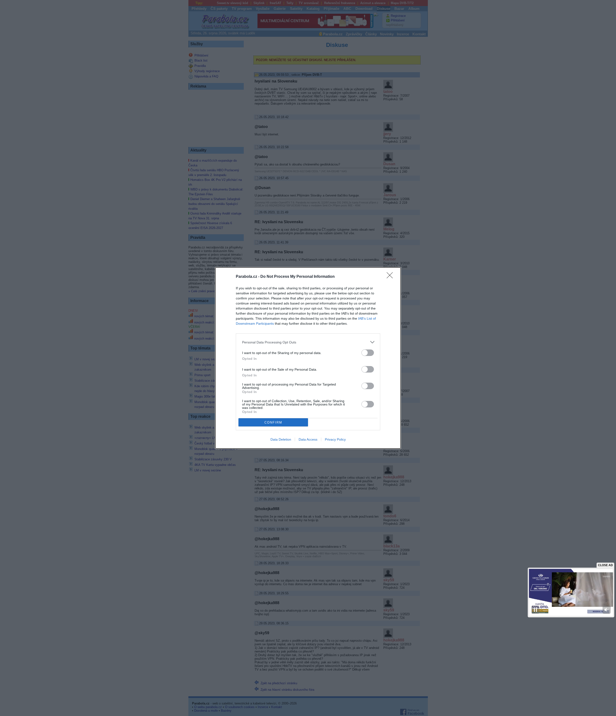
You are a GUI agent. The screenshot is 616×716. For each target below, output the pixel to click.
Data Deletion (280, 439)
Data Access (308, 439)
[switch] (367, 352)
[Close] (391, 276)
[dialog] (308, 358)
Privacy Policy (335, 439)
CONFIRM (273, 422)
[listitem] (308, 342)
